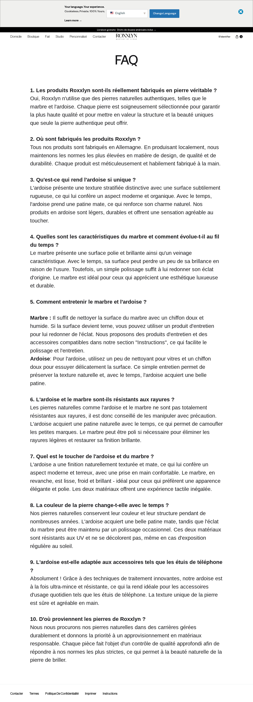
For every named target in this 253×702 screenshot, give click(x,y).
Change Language (164, 13)
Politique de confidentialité (62, 693)
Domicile (16, 36)
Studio (60, 36)
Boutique (33, 36)
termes (34, 693)
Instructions (110, 693)
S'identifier (224, 36)
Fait (47, 36)
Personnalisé (78, 36)
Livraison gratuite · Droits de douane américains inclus (126, 29)
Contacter (99, 36)
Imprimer (90, 693)
